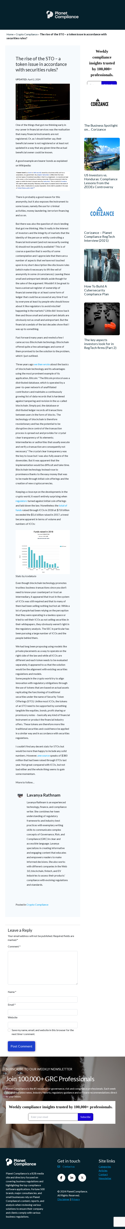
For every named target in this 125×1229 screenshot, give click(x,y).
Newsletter (105, 1178)
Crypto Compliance (27, 34)
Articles (103, 1170)
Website (12, 1017)
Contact (103, 1174)
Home (10, 34)
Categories (105, 1166)
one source (44, 755)
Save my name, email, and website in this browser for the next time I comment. (43, 1031)
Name (12, 991)
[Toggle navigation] (9, 15)
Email (12, 1004)
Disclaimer (63, 1199)
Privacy (75, 1199)
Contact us (69, 1166)
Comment (14, 946)
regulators (22, 500)
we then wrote (42, 364)
